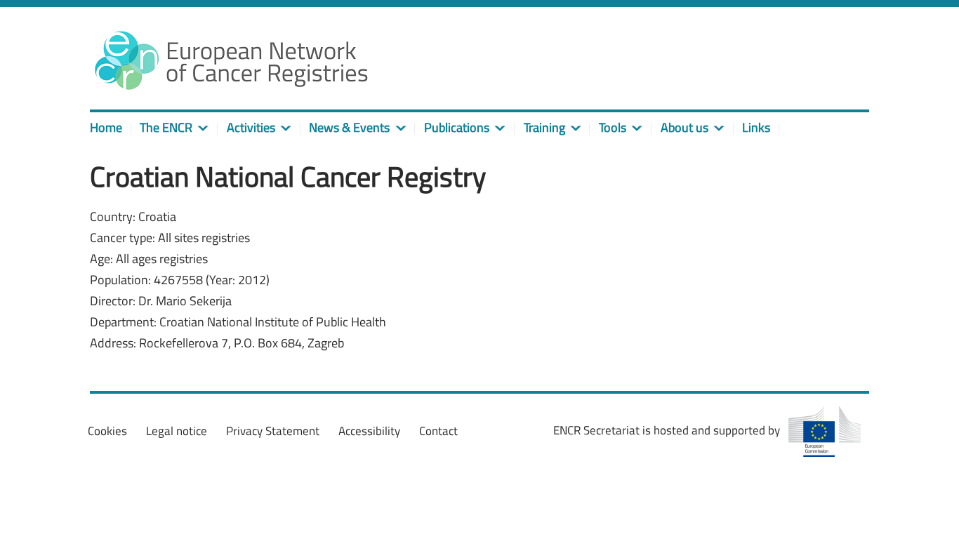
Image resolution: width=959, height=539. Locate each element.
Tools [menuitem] (612, 127)
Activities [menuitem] (251, 127)
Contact (438, 431)
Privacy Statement (272, 431)
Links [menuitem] (756, 127)
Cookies (107, 431)
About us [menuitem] (684, 127)
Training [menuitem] (544, 127)
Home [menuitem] (106, 127)
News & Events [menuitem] (349, 127)
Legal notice (176, 431)
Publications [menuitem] (456, 127)
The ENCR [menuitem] (166, 127)
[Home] (230, 60)
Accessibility (369, 431)
